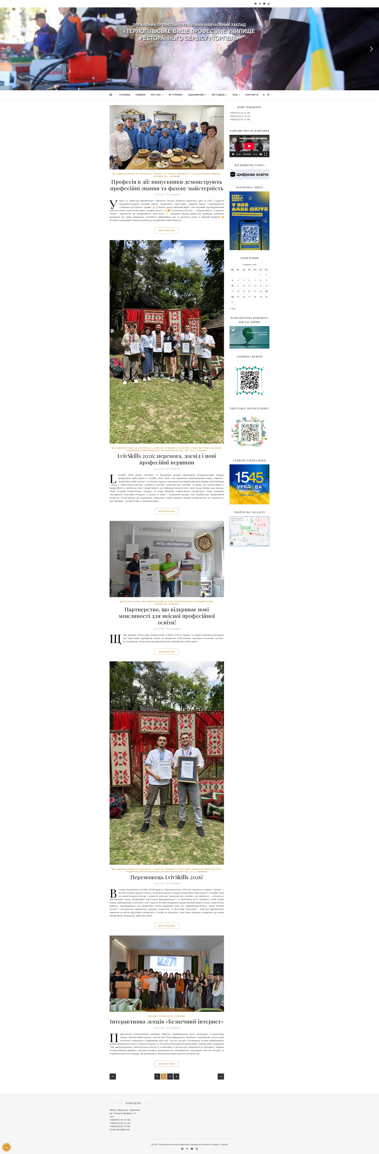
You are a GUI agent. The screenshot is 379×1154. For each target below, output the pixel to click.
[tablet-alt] (269, 3)
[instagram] (260, 3)
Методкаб (218, 94)
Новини (140, 94)
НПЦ (235, 94)
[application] (249, 146)
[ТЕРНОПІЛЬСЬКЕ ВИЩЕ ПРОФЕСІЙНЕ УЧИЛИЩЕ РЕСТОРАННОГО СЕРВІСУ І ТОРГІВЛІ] (189, 32)
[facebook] (256, 3)
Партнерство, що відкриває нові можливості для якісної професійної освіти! (167, 616)
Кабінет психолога (160, 1016)
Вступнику (176, 94)
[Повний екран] (265, 154)
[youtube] (264, 3)
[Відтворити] (233, 154)
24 (232, 297)
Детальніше (167, 230)
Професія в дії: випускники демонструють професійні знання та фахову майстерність (166, 185)
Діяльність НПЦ (130, 601)
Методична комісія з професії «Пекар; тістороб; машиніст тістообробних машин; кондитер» (167, 175)
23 (266, 291)
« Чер (232, 308)
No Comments (173, 194)
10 (232, 286)
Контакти (251, 94)
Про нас (156, 94)
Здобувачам (196, 94)
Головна (124, 94)
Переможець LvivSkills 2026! (166, 876)
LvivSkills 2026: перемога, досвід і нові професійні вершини (167, 459)
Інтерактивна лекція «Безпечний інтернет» (167, 1021)
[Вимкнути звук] (260, 154)
